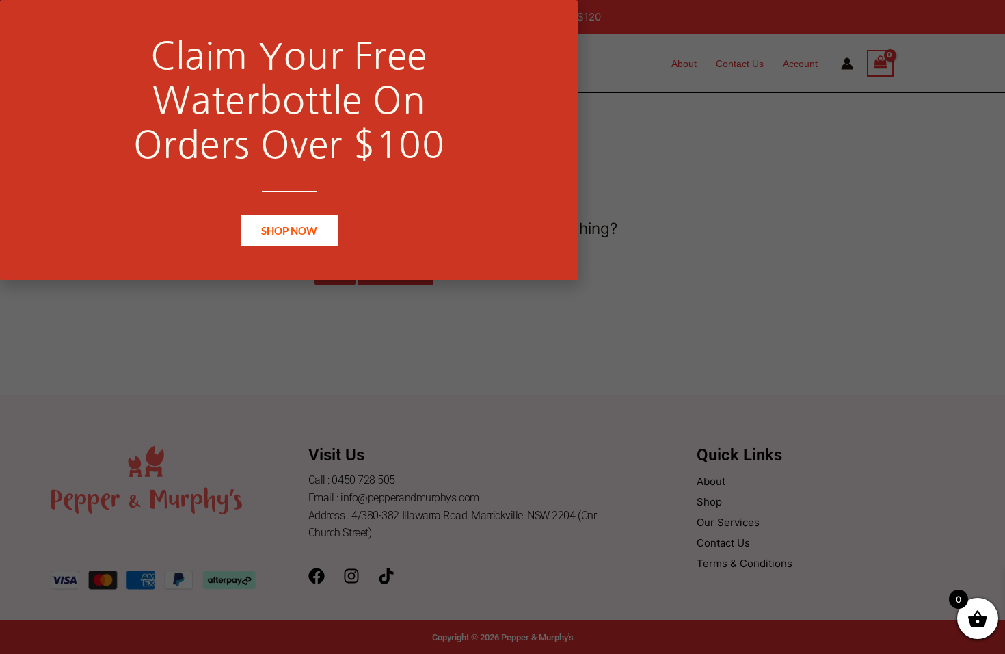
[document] (502, 327)
